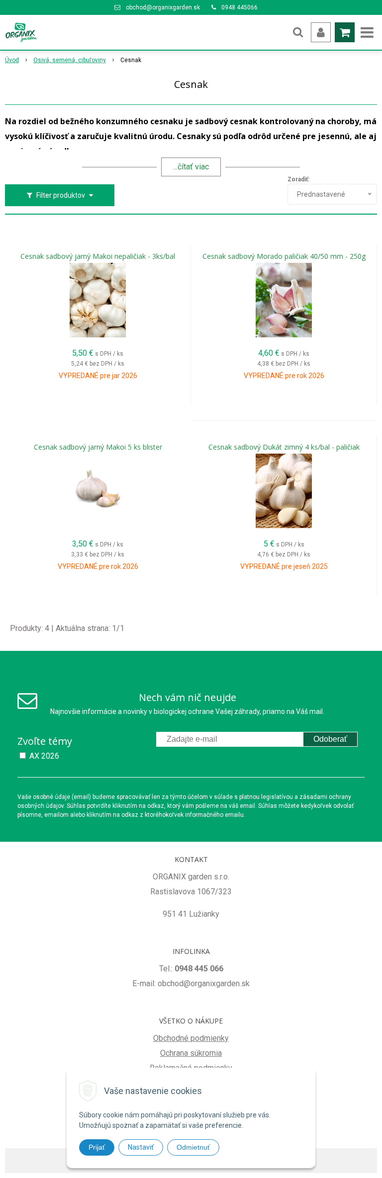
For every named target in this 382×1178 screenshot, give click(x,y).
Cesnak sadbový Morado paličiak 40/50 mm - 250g (284, 256)
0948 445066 (239, 7)
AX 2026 (44, 756)
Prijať (97, 1147)
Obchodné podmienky (191, 1038)
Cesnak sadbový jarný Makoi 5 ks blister (98, 447)
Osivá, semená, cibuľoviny (69, 60)
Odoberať (330, 739)
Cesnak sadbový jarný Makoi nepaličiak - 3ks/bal (97, 256)
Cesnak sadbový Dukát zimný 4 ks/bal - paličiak (284, 447)
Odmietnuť (193, 1147)
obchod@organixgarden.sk (163, 7)
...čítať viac (191, 166)
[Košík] (345, 32)
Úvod (12, 60)
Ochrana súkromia (191, 1053)
